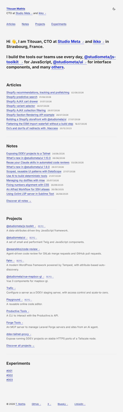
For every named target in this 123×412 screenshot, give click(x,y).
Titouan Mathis (15, 8)
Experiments (58, 24)
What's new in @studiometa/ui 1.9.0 (28, 166)
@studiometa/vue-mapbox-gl (24, 276)
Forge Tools (13, 322)
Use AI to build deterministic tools (26, 175)
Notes (25, 24)
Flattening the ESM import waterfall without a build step (39, 123)
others (57, 67)
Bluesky (62, 404)
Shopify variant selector (20, 105)
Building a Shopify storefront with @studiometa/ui (36, 119)
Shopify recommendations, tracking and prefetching (37, 92)
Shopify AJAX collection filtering (26, 110)
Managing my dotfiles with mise (25, 180)
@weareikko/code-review (21, 249)
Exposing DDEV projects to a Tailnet (28, 153)
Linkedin (78, 404)
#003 (9, 379)
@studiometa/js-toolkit (20, 226)
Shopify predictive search (21, 96)
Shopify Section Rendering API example (30, 114)
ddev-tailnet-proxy (17, 334)
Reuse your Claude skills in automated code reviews (37, 162)
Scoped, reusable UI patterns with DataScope (33, 171)
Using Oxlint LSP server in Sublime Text (30, 193)
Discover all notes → (18, 200)
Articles (10, 24)
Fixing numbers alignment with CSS (27, 184)
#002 (9, 375)
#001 (9, 370)
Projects (40, 24)
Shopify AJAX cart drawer (22, 101)
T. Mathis (20, 404)
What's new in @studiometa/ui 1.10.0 (28, 157)
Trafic (9, 288)
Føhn (9, 260)
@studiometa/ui (68, 62)
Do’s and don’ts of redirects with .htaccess (32, 128)
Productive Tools (16, 311)
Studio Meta (23, 13)
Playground (13, 299)
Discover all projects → (20, 345)
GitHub (35, 404)
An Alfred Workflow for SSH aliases (27, 189)
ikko (41, 13)
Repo (41, 226)
